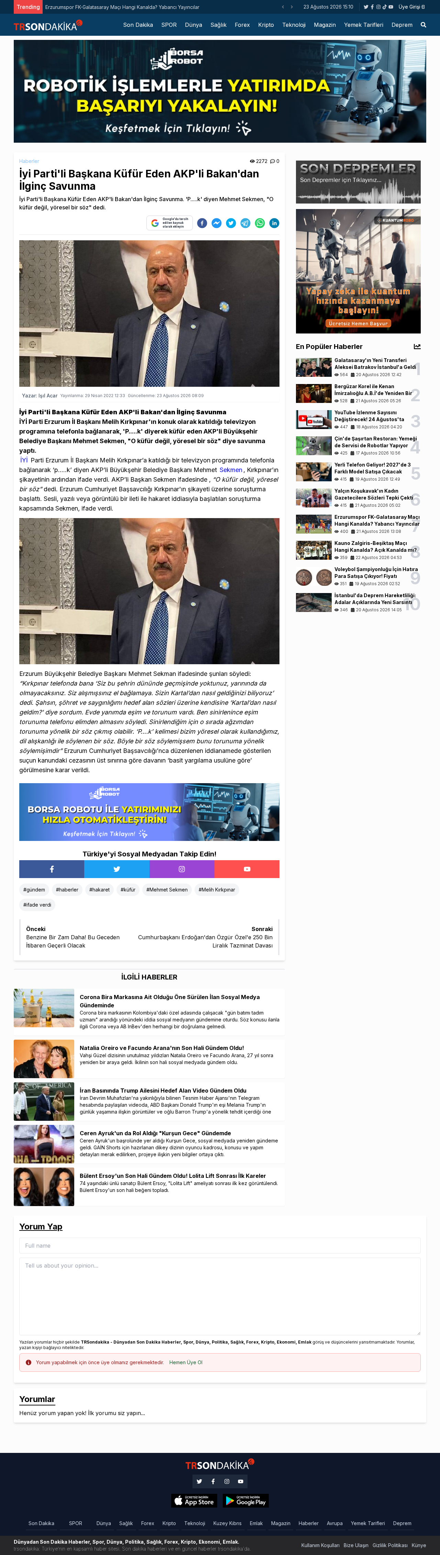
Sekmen (231, 469)
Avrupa (335, 1523)
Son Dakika (138, 24)
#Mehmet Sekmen (167, 890)
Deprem (402, 24)
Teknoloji (294, 24)
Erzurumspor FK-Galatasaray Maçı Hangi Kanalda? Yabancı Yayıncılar (122, 7)
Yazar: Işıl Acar (39, 395)
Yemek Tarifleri (363, 24)
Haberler (29, 161)
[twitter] (231, 223)
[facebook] (202, 223)
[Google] (194, 1501)
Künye (419, 1545)
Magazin (325, 24)
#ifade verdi (37, 905)
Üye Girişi (409, 7)
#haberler (67, 890)
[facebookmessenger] (216, 223)
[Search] (423, 25)
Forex (242, 24)
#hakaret (99, 890)
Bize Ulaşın (356, 1545)
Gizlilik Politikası (390, 1545)
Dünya (193, 24)
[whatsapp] (260, 223)
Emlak (256, 1523)
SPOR (169, 24)
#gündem (34, 890)
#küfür (128, 890)
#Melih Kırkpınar (217, 890)
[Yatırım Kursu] (358, 270)
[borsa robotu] (220, 90)
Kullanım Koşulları (320, 1545)
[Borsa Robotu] (149, 811)
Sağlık (218, 24)
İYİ (24, 460)
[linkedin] (274, 223)
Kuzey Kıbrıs (227, 1523)
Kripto (266, 24)
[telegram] (245, 223)
